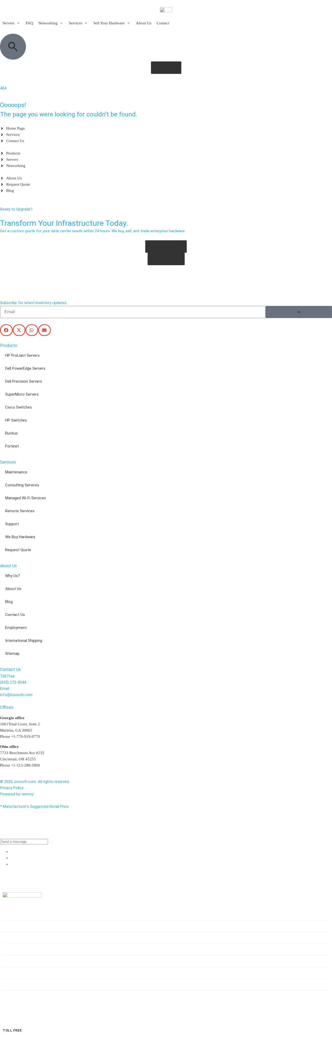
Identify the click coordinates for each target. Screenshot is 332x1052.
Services (16, 949)
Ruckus (11, 433)
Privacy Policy (11, 788)
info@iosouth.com (16, 694)
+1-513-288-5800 (25, 765)
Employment (16, 627)
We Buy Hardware (20, 537)
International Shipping (23, 640)
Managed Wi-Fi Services (25, 498)
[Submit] (299, 312)
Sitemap (12, 653)
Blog (9, 601)
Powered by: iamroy (16, 794)
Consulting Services (22, 485)
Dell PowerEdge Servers (25, 368)
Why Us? (12, 575)
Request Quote (18, 550)
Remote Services (19, 511)
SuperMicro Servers (22, 394)
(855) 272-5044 (13, 682)
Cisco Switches (18, 407)
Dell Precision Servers (23, 381)
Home (13, 914)
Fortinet (12, 446)
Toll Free (12, 1030)
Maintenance (16, 472)
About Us (13, 588)
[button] (11, 23)
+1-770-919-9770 (25, 736)
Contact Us (15, 614)
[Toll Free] (6, 1021)
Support (12, 524)
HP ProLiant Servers (22, 355)
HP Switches (16, 420)
